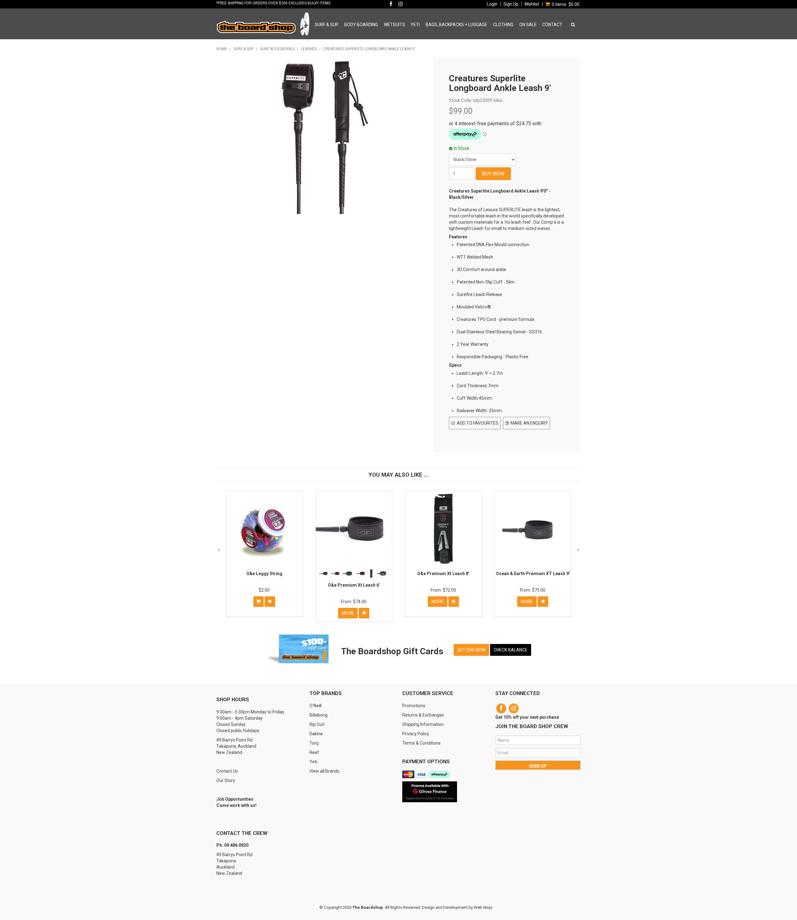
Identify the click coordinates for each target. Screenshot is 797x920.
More (348, 613)
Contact (552, 24)
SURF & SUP (326, 24)
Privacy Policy (415, 733)
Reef (314, 752)
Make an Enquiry (529, 423)
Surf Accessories (277, 49)
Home (221, 49)
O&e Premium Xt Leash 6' (354, 585)
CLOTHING (503, 24)
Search (572, 24)
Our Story (225, 780)
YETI (415, 24)
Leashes (309, 49)
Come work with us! (236, 805)
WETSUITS (394, 24)
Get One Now (471, 649)
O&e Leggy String (264, 573)
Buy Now (258, 601)
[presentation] (218, 550)
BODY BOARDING (361, 24)
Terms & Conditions (421, 743)
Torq (313, 743)
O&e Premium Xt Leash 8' (443, 573)
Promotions (413, 705)
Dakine (316, 733)
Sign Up (510, 4)
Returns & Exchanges (423, 715)
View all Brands (324, 771)
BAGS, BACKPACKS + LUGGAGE (456, 24)
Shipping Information (423, 724)
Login (492, 4)
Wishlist (531, 4)
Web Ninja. (483, 907)
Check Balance (510, 649)
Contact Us (227, 771)
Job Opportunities (234, 799)
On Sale (528, 24)
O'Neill (315, 705)
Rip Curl (316, 724)
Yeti (313, 761)
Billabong (318, 715)
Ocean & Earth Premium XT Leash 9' (533, 573)
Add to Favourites (477, 423)
